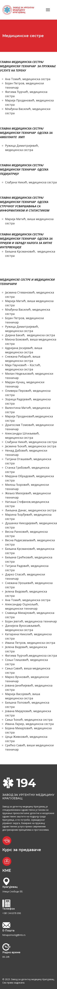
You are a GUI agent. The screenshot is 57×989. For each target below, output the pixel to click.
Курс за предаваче (21, 849)
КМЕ (6, 870)
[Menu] (48, 10)
